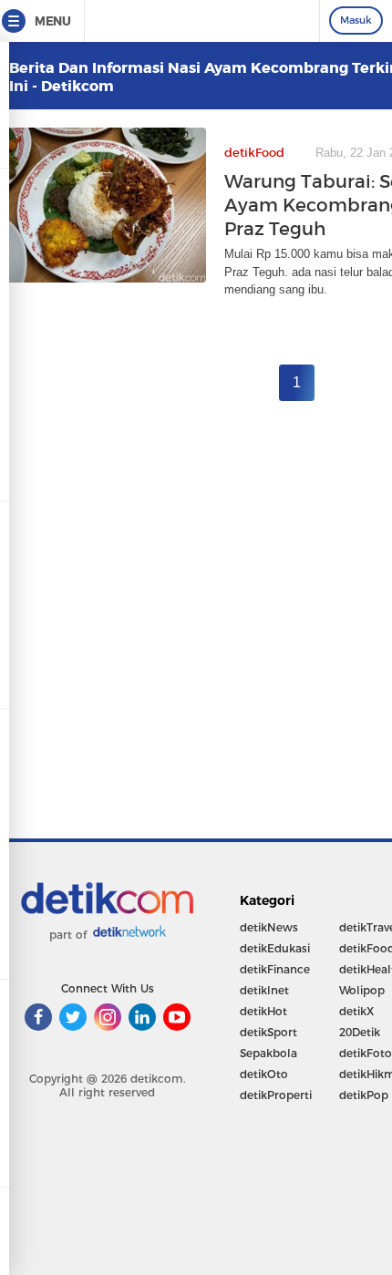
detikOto (264, 1074)
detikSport (268, 1032)
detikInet (264, 990)
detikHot (263, 1011)
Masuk (356, 20)
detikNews (269, 927)
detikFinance (275, 969)
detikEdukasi (275, 948)
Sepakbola (268, 1053)
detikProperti (276, 1095)
